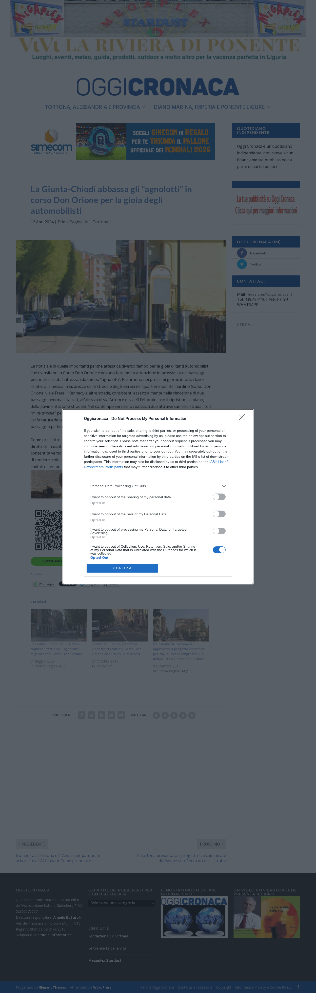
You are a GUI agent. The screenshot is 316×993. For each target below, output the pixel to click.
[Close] (243, 419)
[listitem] (158, 486)
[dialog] (158, 496)
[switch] (219, 497)
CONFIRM (122, 568)
